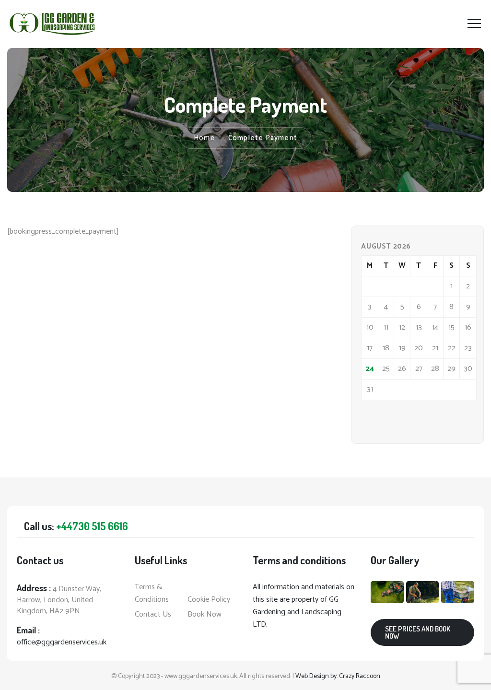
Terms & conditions (152, 593)
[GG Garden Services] (52, 24)
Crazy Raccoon (359, 676)
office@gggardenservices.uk (61, 642)
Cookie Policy (208, 600)
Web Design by (316, 676)
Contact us (153, 614)
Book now (204, 614)
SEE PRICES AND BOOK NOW (417, 632)
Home (204, 138)
